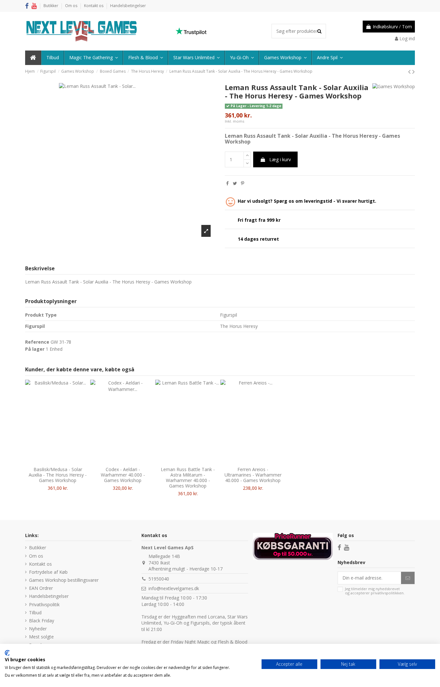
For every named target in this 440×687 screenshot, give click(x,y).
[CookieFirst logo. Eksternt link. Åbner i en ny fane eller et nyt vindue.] (7, 653)
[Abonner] (408, 578)
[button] (329, 58)
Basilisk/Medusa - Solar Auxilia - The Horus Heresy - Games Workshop (58, 474)
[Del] (227, 183)
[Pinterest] (242, 183)
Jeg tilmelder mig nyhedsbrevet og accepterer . (375, 591)
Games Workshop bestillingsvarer (64, 580)
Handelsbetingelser (128, 5)
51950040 (158, 579)
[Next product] (413, 71)
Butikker (51, 5)
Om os (71, 5)
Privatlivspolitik (44, 604)
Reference (37, 342)
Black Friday (41, 620)
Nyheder (38, 629)
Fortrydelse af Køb (48, 572)
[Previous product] (410, 71)
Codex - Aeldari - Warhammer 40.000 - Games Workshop (123, 474)
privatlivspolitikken (387, 592)
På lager (34, 349)
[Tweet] (235, 183)
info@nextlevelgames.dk (173, 588)
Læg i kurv (280, 159)
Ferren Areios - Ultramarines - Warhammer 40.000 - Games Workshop (253, 474)
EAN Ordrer (41, 588)
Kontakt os (94, 5)
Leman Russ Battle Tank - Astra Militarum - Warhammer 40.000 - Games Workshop (188, 477)
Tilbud (35, 612)
